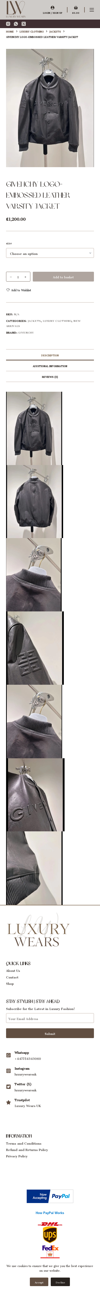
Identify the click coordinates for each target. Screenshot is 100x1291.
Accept (39, 1282)
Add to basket (63, 276)
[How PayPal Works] (50, 1195)
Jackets (34, 320)
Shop (10, 983)
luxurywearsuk (25, 1073)
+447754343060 (28, 1058)
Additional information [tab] (50, 366)
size (9, 243)
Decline (60, 1282)
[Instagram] (8, 24)
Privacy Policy (17, 1155)
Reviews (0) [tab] (50, 376)
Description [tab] (50, 355)
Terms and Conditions (24, 1143)
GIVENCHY (26, 332)
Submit (50, 1033)
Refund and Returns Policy (27, 1149)
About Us (13, 970)
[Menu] (92, 10)
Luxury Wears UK (28, 1105)
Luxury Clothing (57, 320)
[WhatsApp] (16, 24)
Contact (12, 976)
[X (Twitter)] (24, 24)
